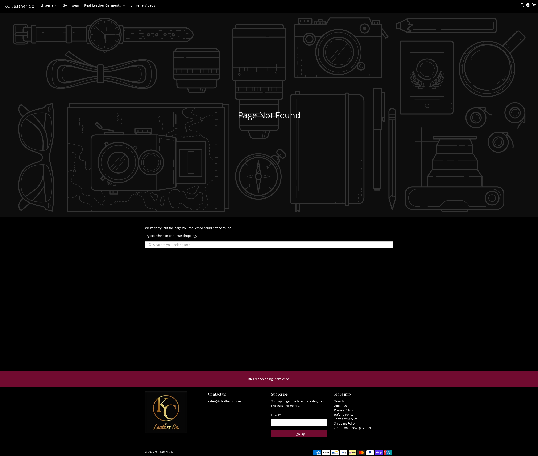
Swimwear (71, 5)
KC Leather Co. (20, 6)
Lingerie (47, 5)
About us (340, 406)
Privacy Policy (343, 410)
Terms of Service (345, 419)
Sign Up (299, 434)
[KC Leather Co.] (168, 414)
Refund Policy (343, 415)
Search (339, 401)
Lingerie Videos (143, 5)
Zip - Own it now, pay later (352, 428)
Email (276, 415)
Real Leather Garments (102, 5)
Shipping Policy (345, 423)
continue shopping (182, 236)
